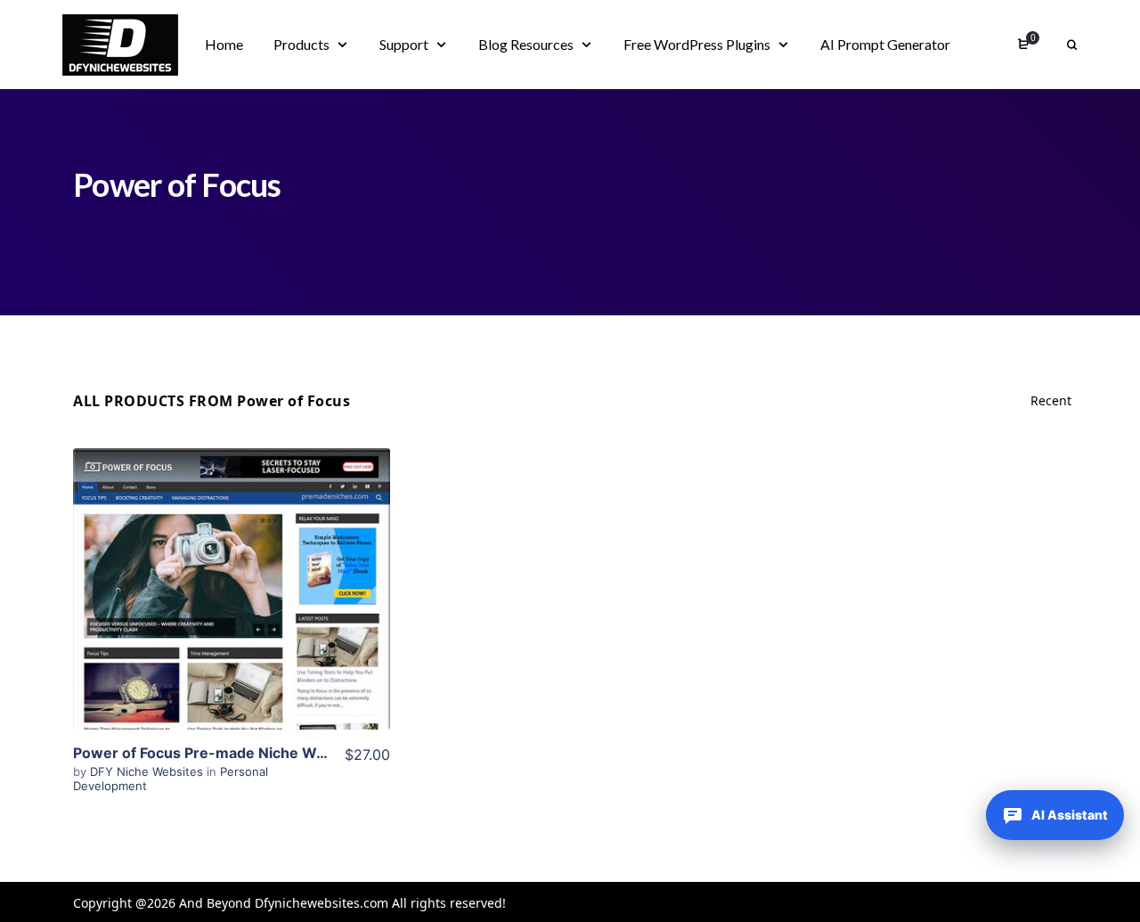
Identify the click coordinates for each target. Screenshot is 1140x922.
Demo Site (232, 616)
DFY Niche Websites (148, 771)
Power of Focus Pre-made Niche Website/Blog (234, 753)
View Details (231, 562)
